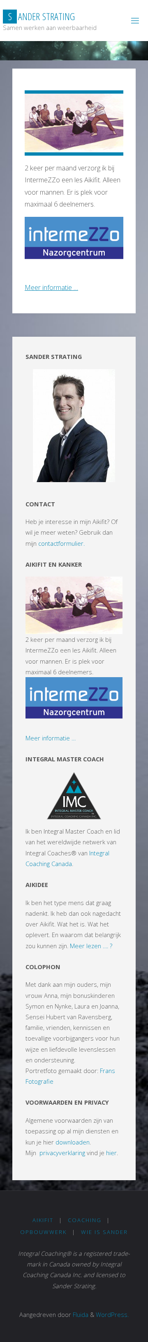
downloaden (73, 1142)
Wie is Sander (104, 1232)
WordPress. (112, 1314)
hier (111, 1153)
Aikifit (42, 1220)
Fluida (79, 1314)
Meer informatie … (51, 287)
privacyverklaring (62, 1153)
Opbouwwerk (43, 1232)
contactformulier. (61, 543)
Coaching (85, 1220)
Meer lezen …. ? (91, 946)
